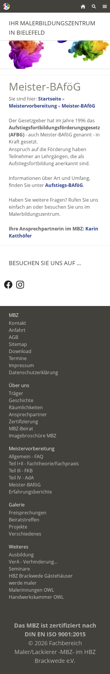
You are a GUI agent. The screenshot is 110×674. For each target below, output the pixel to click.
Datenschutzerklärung (33, 372)
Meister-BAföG (78, 106)
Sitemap (18, 344)
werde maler (23, 583)
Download (20, 351)
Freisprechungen (27, 512)
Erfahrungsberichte (30, 492)
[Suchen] (93, 6)
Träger (16, 393)
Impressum (21, 365)
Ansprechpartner (28, 414)
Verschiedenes (25, 534)
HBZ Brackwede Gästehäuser (41, 576)
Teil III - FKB (21, 470)
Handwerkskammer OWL (36, 597)
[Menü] (104, 6)
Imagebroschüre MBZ (32, 435)
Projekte (18, 527)
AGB (13, 337)
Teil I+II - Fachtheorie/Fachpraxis (44, 463)
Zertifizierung (23, 421)
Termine (18, 358)
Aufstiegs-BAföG (64, 185)
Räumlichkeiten (26, 407)
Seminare (19, 569)
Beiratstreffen (24, 519)
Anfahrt (17, 330)
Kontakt (17, 323)
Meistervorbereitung (33, 106)
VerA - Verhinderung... (33, 561)
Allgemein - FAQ (26, 456)
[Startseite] (82, 6)
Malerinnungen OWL (31, 590)
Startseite (49, 99)
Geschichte (21, 400)
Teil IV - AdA (21, 477)
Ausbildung (21, 554)
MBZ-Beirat (21, 428)
